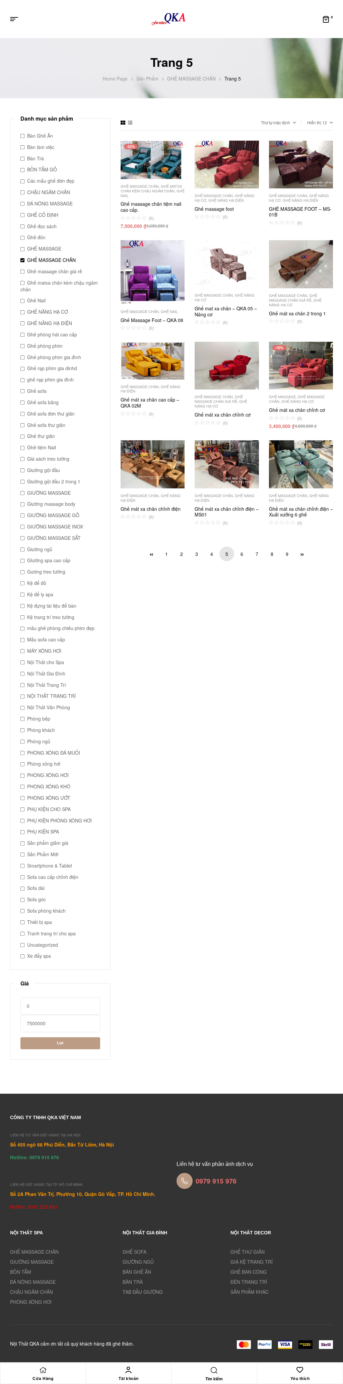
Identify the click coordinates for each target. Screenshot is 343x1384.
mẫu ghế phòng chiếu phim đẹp (60, 628)
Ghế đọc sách (42, 226)
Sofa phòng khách (46, 910)
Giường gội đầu (43, 470)
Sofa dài (36, 888)
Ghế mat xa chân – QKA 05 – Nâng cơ (226, 311)
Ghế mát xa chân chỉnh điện (151, 508)
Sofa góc (36, 899)
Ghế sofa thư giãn (46, 425)
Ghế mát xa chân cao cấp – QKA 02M (150, 402)
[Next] (302, 554)
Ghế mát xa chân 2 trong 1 (297, 313)
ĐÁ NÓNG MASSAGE (50, 203)
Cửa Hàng (42, 1378)
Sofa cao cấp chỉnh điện (52, 877)
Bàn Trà (35, 158)
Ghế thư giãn (41, 436)
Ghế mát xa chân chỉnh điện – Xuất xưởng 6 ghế (301, 511)
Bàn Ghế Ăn (40, 135)
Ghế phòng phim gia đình (54, 357)
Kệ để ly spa (40, 594)
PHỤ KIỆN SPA (43, 831)
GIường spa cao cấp (48, 560)
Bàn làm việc (40, 147)
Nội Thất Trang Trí (46, 684)
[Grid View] (123, 122)
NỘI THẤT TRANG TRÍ (51, 696)
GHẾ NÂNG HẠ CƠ (297, 401)
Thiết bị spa (39, 922)
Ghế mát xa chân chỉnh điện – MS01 (227, 511)
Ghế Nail (169, 311)
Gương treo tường (46, 571)
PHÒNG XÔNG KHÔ (48, 786)
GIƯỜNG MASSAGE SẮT (54, 537)
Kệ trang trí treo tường (50, 617)
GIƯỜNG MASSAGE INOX (55, 526)
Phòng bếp (38, 718)
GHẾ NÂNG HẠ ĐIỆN (226, 200)
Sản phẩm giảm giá (47, 842)
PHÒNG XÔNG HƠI (48, 775)
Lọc (60, 1043)
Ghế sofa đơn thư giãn (51, 413)
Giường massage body (51, 503)
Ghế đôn (36, 237)
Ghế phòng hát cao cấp (52, 334)
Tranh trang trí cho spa (51, 933)
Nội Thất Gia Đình (46, 673)
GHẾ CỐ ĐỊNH (42, 214)
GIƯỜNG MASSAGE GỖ (53, 515)
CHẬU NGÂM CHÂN (48, 192)
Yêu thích (300, 1378)
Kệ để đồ (36, 583)
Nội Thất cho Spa (45, 662)
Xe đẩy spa (39, 955)
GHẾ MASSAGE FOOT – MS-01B (300, 211)
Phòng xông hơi (43, 763)
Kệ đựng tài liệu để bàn (51, 605)
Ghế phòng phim (45, 345)
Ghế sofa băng (43, 402)
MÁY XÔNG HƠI (44, 650)
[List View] (130, 122)
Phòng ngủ (38, 741)
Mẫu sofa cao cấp (46, 639)
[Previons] (151, 554)
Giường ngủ (39, 549)
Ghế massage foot (214, 208)
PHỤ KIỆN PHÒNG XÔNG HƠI (59, 820)
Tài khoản (129, 1378)
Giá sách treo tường (48, 458)
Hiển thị (314, 122)
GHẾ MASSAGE (282, 396)
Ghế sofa (37, 391)
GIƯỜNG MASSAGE (49, 492)
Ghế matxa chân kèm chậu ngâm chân (151, 188)
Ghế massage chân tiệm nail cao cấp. (151, 206)
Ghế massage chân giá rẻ (293, 298)
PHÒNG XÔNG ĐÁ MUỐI (53, 752)
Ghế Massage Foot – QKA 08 (152, 320)
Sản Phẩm (147, 78)
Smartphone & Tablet (49, 865)
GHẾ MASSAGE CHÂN (191, 78)
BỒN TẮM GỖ (42, 169)
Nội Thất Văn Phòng (48, 707)
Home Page (115, 78)
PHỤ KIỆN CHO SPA (49, 809)
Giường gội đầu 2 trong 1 (53, 481)
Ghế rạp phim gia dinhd (52, 368)
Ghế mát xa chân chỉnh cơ (223, 414)
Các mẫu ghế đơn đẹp (50, 180)
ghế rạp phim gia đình (50, 379)
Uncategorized (42, 944)
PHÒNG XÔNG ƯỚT (48, 797)
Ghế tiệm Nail (41, 447)
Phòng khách (41, 730)
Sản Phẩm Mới (42, 854)
